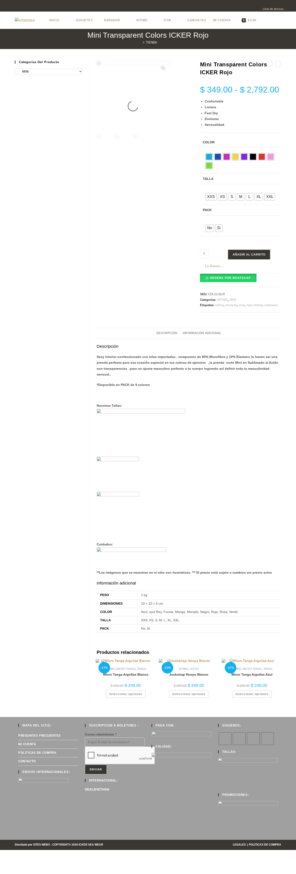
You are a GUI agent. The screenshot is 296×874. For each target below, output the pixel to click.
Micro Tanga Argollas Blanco (125, 674)
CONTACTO (27, 761)
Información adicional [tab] (202, 333)
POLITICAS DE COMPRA (37, 752)
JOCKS (194, 669)
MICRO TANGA (126, 669)
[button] (211, 266)
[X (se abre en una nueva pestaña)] (2, 6)
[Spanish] (288, 3)
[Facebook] (239, 738)
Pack (207, 210)
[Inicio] (140, 42)
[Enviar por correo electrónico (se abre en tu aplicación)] (22, 6)
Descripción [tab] (166, 333)
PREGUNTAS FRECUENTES (39, 735)
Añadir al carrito (249, 254)
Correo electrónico (100, 734)
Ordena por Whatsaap (230, 278)
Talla (208, 179)
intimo (219, 305)
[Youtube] (267, 738)
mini (242, 305)
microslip (231, 305)
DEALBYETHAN (97, 789)
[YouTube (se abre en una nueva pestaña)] (17, 6)
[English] (264, 3)
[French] (269, 3)
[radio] (209, 156)
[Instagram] (253, 738)
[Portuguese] (283, 3)
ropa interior (254, 305)
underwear (271, 305)
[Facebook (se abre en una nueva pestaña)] (6, 6)
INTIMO (222, 300)
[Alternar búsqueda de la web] (264, 20)
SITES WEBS (41, 844)
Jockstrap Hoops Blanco (188, 674)
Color (209, 142)
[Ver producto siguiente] (278, 64)
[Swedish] (292, 3)
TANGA (141, 669)
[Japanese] (278, 3)
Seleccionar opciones (125, 694)
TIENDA (151, 42)
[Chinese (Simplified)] (260, 3)
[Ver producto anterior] (270, 64)
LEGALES (239, 844)
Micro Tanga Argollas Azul (251, 674)
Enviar (96, 769)
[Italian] (274, 3)
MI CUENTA (27, 744)
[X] (225, 738)
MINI (233, 300)
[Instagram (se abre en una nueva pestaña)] (12, 6)
